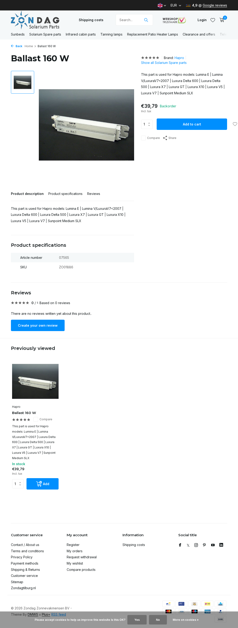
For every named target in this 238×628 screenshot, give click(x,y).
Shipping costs (91, 20)
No (158, 619)
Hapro (179, 58)
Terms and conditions (27, 551)
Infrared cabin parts (81, 34)
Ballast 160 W (24, 413)
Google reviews (215, 5)
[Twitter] (188, 545)
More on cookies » (186, 619)
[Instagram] (196, 545)
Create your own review (38, 325)
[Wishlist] (212, 20)
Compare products (81, 570)
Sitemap (17, 582)
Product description (27, 194)
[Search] (146, 20)
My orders (75, 551)
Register (73, 545)
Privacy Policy (22, 557)
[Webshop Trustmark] (174, 20)
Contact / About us (25, 545)
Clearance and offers (199, 34)
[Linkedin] (221, 545)
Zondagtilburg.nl (23, 588)
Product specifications (65, 194)
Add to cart (192, 124)
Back (18, 46)
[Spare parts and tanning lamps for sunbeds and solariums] (40, 19)
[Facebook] (180, 545)
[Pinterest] (204, 545)
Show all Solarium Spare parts (164, 63)
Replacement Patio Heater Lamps (152, 34)
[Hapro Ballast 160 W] (35, 381)
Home (29, 46)
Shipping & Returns (25, 570)
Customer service (24, 576)
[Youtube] (213, 545)
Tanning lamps (111, 34)
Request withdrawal (82, 557)
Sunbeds (18, 34)
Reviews (93, 194)
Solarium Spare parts (45, 34)
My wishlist (75, 563)
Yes (137, 619)
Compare (153, 138)
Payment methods (24, 563)
